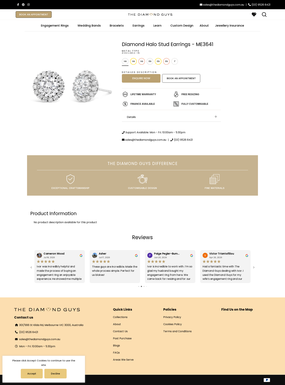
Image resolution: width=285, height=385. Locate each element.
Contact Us (120, 331)
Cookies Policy (172, 324)
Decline (55, 373)
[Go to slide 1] (137, 286)
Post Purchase (122, 338)
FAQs (116, 352)
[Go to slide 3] (142, 286)
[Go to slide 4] (145, 286)
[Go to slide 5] (147, 286)
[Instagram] (27, 4)
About (117, 324)
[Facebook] (17, 4)
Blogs (116, 345)
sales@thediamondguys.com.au (39, 339)
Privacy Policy (172, 317)
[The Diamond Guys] (150, 14)
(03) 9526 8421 (28, 332)
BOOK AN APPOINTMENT (33, 14)
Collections (120, 317)
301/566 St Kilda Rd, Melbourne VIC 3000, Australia (51, 325)
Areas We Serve (123, 360)
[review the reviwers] (81, 255)
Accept (31, 373)
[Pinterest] (22, 4)
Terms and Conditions (177, 331)
